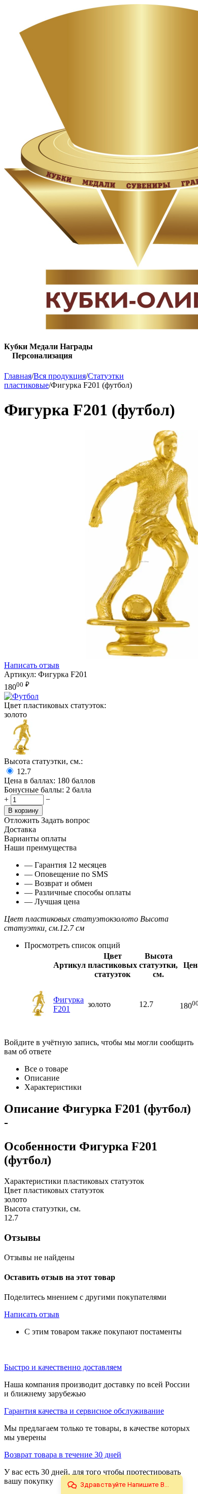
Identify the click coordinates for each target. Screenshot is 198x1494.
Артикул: (20, 674)
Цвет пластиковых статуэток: (55, 705)
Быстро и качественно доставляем (63, 1367)
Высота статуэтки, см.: (43, 761)
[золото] (22, 752)
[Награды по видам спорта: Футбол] (21, 696)
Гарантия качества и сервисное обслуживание (84, 1411)
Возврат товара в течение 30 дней (62, 1454)
